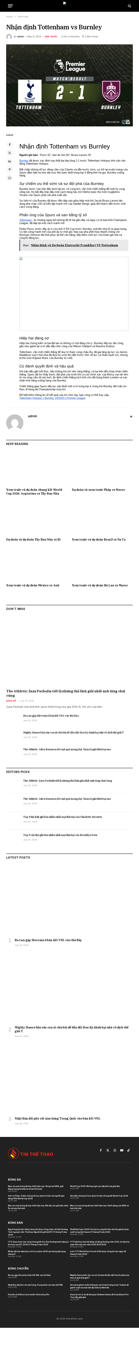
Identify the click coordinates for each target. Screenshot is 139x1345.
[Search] (129, 6)
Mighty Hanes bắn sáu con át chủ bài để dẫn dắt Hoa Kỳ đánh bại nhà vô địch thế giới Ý (73, 732)
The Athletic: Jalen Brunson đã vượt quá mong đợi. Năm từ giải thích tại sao (67, 749)
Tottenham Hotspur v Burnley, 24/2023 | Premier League (52, 398)
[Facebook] (9, 144)
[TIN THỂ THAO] (69, 6)
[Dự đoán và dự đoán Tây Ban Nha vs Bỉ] (36, 517)
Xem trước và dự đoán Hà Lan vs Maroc (100, 585)
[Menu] (10, 6)
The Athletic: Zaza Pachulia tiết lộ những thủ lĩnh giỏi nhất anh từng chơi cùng (65, 693)
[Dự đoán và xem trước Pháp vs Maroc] (102, 468)
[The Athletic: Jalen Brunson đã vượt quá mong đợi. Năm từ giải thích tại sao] (13, 753)
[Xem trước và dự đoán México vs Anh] (36, 563)
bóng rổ (11, 701)
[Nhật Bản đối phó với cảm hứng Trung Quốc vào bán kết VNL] (69, 1078)
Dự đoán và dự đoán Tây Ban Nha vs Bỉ (33, 539)
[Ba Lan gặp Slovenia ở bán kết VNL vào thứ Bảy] (13, 720)
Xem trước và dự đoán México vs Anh (32, 585)
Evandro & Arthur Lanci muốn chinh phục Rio (28, 1294)
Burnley (24, 160)
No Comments (72, 36)
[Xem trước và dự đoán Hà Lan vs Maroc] (102, 563)
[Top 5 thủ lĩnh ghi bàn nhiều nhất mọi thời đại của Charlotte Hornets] (13, 821)
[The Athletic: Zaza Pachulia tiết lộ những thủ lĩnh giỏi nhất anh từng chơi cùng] (69, 651)
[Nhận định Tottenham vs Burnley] (69, 85)
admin (20, 36)
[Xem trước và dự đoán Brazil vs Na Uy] (102, 517)
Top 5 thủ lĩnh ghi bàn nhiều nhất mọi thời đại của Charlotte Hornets (62, 817)
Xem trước (51, 36)
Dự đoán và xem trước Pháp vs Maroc (98, 489)
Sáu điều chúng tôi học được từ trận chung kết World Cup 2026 (99, 1196)
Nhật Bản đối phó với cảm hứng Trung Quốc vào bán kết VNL (57, 1118)
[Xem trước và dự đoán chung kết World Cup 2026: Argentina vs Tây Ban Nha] (36, 468)
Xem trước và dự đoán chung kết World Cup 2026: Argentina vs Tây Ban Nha (34, 491)
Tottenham (25, 220)
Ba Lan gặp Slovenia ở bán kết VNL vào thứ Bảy (51, 715)
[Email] (9, 177)
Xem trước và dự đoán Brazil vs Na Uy (99, 539)
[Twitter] (9, 152)
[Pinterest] (9, 169)
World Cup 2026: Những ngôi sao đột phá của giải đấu (95, 1186)
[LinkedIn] (9, 161)
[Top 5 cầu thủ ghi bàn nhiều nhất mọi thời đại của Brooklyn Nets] (13, 839)
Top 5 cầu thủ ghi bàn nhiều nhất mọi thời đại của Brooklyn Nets (60, 835)
